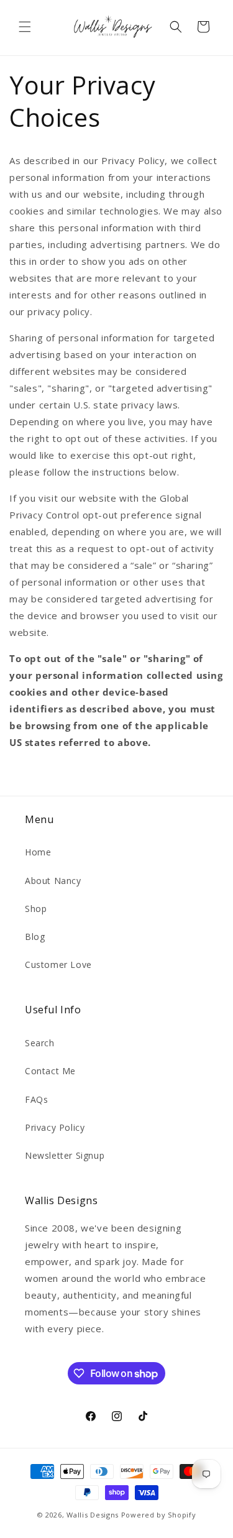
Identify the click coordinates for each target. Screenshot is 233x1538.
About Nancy (53, 880)
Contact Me (50, 1071)
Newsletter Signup (64, 1155)
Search (40, 1043)
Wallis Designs (92, 1514)
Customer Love (58, 964)
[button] (25, 26)
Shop (36, 908)
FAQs (36, 1099)
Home (38, 852)
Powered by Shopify (158, 1514)
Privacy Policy (55, 1127)
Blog (35, 936)
